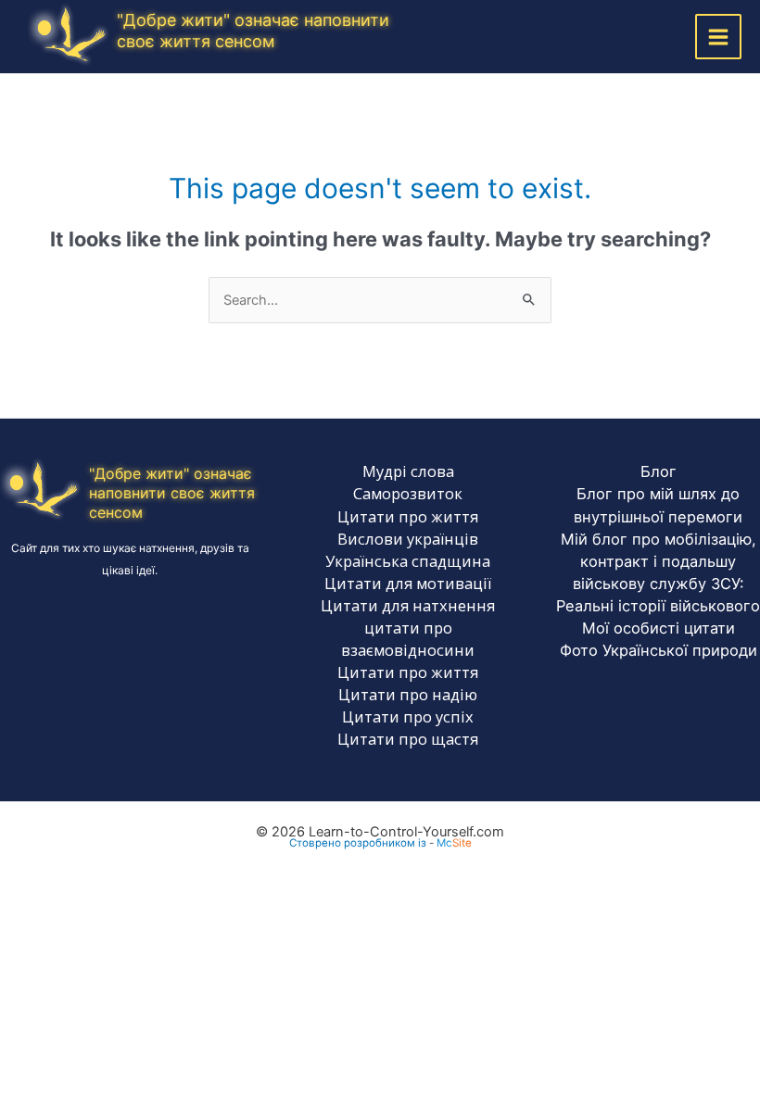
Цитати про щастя (407, 738)
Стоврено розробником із (357, 842)
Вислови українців (407, 538)
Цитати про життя (407, 516)
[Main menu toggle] (718, 37)
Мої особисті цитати (658, 628)
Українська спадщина (407, 561)
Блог (658, 471)
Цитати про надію (407, 694)
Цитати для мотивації (407, 583)
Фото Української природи (658, 650)
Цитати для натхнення (408, 605)
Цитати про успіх (408, 716)
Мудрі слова (408, 471)
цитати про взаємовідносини (408, 638)
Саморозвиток (407, 493)
